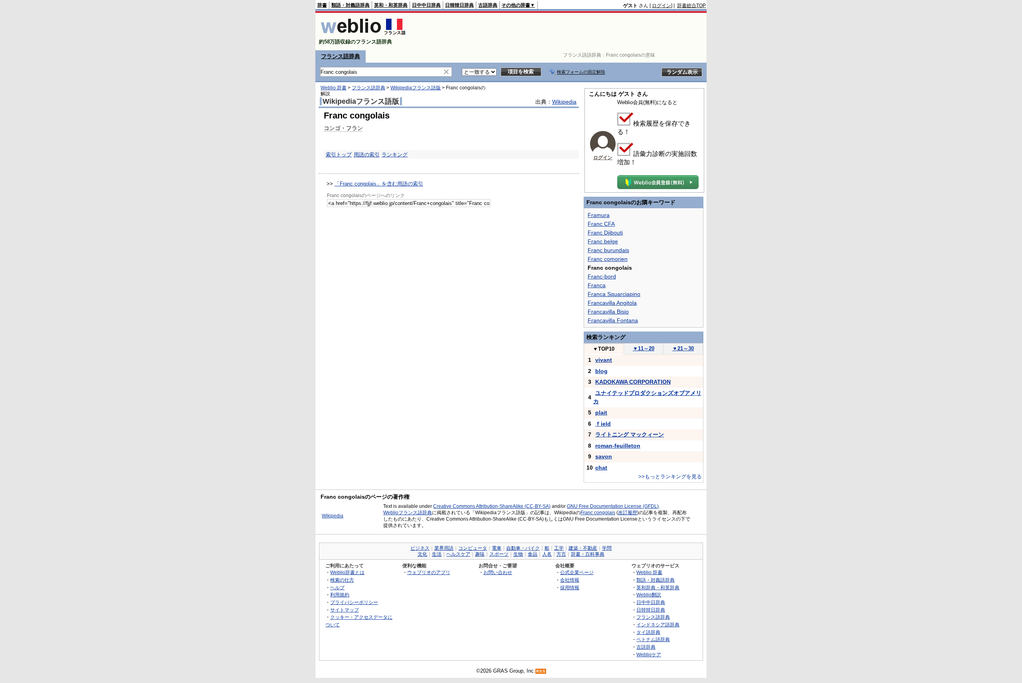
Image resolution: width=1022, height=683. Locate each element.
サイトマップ (344, 609)
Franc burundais (608, 250)
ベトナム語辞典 (653, 639)
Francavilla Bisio (608, 311)
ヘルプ (337, 587)
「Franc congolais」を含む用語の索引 (379, 184)
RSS (541, 671)
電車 (496, 548)
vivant (603, 360)
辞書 (322, 5)
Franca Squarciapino (614, 294)
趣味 (480, 554)
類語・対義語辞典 (350, 5)
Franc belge (603, 241)
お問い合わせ (497, 572)
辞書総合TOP (691, 5)
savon (603, 456)
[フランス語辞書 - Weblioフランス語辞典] (363, 35)
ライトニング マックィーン (629, 434)
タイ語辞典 (648, 632)
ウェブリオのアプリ (428, 572)
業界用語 (444, 548)
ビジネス (420, 548)
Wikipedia (564, 102)
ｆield (603, 423)
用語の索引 (367, 155)
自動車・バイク (523, 548)
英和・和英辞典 (391, 5)
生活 (437, 554)
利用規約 (339, 594)
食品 (532, 554)
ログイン (661, 5)
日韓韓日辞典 (459, 5)
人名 (547, 554)
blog (601, 371)
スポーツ (499, 554)
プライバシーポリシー (354, 602)
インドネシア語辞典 (657, 624)
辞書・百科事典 (587, 554)
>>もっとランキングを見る (670, 477)
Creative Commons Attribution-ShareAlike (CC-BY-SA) (492, 506)
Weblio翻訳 (648, 594)
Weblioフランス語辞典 (407, 512)
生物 (518, 554)
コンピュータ (472, 548)
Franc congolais (597, 512)
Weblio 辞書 (334, 87)
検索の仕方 (342, 579)
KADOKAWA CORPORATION (633, 382)
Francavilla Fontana (613, 320)
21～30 (683, 348)
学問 (607, 548)
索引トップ (339, 155)
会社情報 (569, 579)
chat (601, 467)
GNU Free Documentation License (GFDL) (613, 506)
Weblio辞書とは (347, 572)
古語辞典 (487, 5)
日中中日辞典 (426, 5)
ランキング (395, 155)
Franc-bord (602, 276)
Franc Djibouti (605, 232)
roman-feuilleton (617, 445)
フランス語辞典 (340, 56)
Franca (597, 285)
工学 (559, 548)
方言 (561, 554)
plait (601, 412)
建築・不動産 (582, 548)
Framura (599, 215)
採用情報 (569, 587)
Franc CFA (601, 224)
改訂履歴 (627, 512)
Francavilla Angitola (612, 303)
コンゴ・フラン (343, 128)
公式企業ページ (577, 572)
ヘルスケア (458, 554)
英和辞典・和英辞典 (657, 587)
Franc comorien (608, 259)
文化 (422, 554)
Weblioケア (648, 654)
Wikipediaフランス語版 (415, 87)
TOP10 (603, 349)
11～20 (643, 348)
